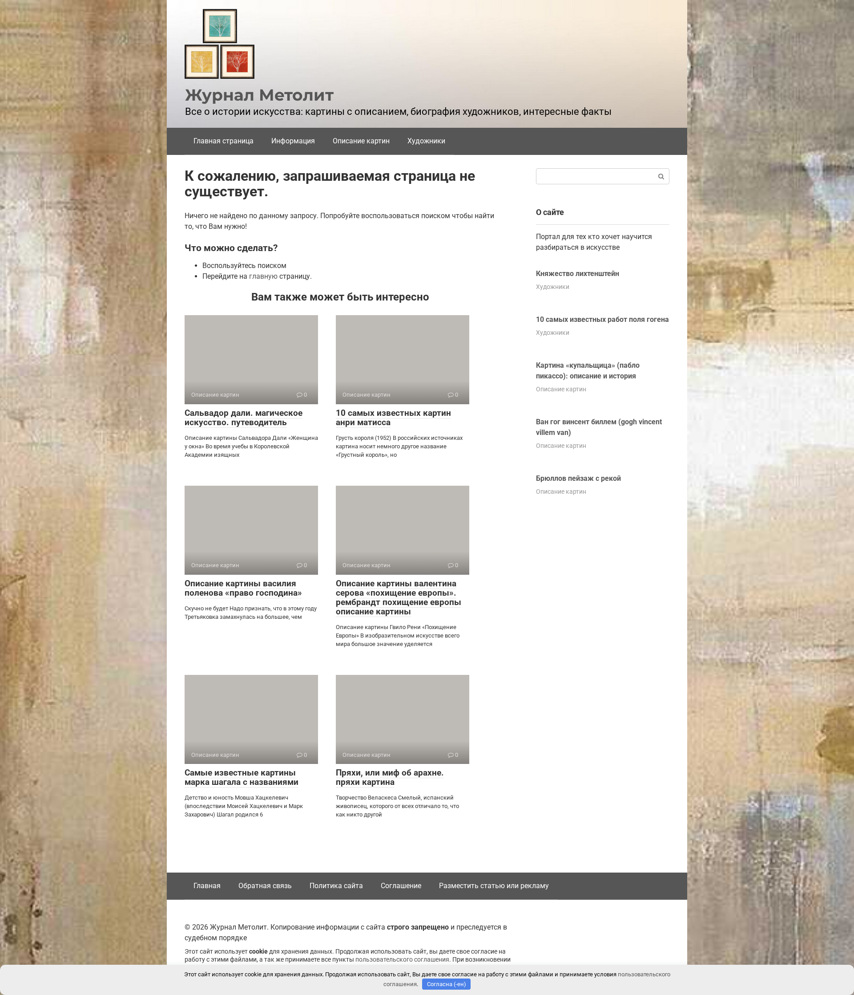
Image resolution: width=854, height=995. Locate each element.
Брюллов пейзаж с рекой (578, 478)
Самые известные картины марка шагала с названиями (241, 777)
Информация (293, 141)
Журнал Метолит (259, 95)
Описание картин (361, 141)
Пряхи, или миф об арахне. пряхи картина (390, 777)
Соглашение (401, 885)
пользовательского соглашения (402, 959)
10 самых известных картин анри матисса (393, 417)
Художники (426, 141)
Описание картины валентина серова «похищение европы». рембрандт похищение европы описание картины (398, 597)
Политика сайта (336, 885)
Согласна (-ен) (446, 984)
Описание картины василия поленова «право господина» (243, 588)
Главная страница (223, 141)
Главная (207, 885)
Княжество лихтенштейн (577, 273)
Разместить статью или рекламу (494, 885)
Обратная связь (265, 885)
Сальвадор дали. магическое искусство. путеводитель (243, 417)
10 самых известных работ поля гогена (602, 319)
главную (263, 276)
